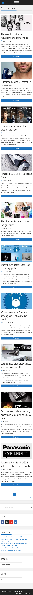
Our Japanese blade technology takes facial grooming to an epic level (16, 415)
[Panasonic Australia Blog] (16, 1)
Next (16, 498)
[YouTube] (11, 522)
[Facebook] (2, 522)
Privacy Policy (19, 593)
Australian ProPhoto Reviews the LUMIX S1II (12, 537)
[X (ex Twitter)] (7, 522)
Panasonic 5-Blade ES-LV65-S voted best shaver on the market (16, 464)
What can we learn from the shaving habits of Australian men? (14, 316)
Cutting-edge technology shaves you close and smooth (16, 365)
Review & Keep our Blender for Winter (11, 550)
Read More (17, 56)
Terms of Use (27, 593)
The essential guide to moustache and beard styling (14, 35)
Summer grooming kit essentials (16, 82)
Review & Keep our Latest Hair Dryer (10, 548)
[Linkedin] (15, 522)
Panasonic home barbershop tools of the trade (14, 127)
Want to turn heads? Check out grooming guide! (15, 266)
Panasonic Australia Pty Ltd (15, 591)
